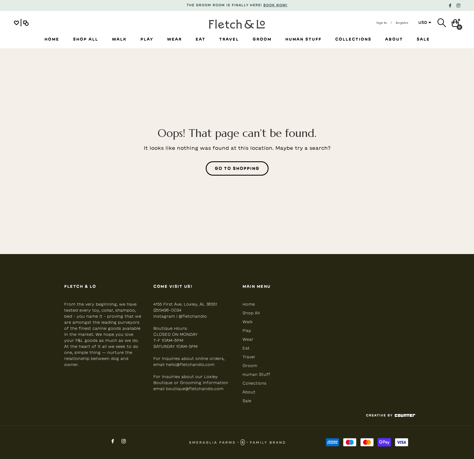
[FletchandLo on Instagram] (458, 5)
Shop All (251, 313)
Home (248, 304)
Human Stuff (256, 374)
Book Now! (275, 5)
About (248, 392)
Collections (254, 383)
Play (246, 331)
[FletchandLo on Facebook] (450, 5)
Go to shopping (237, 168)
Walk (247, 322)
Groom (249, 366)
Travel (248, 357)
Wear (247, 339)
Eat (246, 348)
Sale (246, 401)
